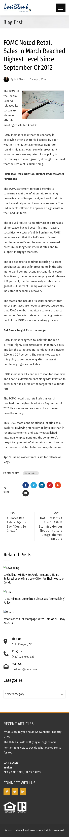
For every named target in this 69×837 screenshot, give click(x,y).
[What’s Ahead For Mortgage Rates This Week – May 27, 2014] (9, 612)
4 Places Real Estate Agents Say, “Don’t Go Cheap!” (16, 522)
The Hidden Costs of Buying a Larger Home (30, 742)
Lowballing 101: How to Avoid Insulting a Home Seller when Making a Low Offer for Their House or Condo (34, 578)
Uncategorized (30, 473)
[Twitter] (15, 791)
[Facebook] (7, 791)
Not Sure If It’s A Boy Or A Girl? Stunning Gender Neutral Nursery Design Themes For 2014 (50, 526)
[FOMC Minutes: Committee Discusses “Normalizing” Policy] (8, 592)
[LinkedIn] (23, 791)
